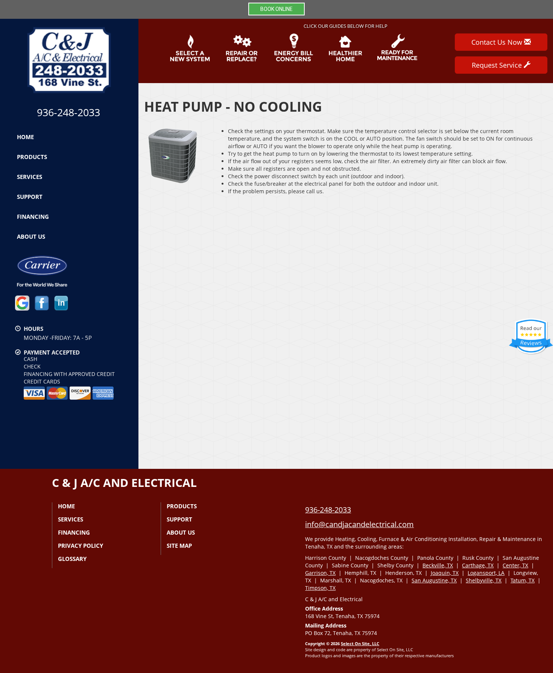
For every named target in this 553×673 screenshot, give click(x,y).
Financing (33, 216)
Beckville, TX (437, 565)
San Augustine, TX (434, 580)
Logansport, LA (486, 572)
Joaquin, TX (445, 572)
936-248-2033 (328, 510)
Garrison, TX (320, 572)
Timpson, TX (320, 587)
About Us (31, 236)
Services (29, 176)
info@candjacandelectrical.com (359, 524)
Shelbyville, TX (483, 580)
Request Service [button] (498, 65)
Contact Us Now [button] (497, 42)
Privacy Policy (80, 545)
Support (30, 196)
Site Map (179, 545)
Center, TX (515, 565)
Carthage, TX (478, 565)
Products (32, 157)
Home (25, 137)
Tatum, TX (522, 580)
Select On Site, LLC (360, 643)
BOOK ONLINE (276, 9)
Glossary (72, 558)
